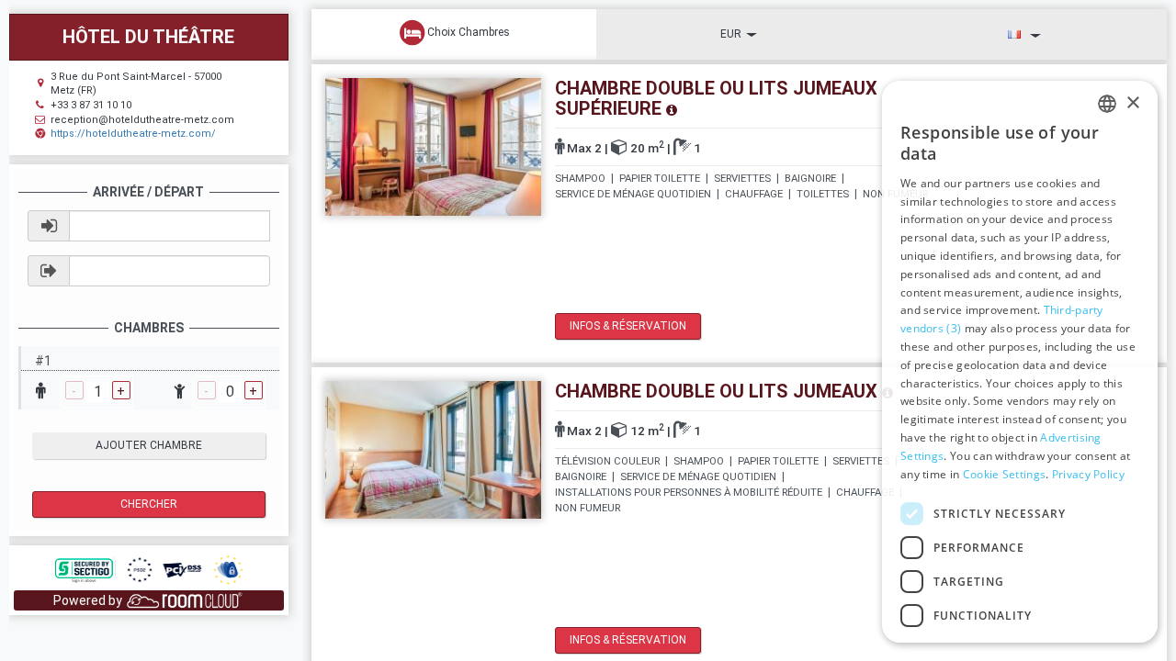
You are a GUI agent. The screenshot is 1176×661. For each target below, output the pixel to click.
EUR (730, 34)
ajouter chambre (149, 445)
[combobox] (1107, 104)
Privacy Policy (1088, 474)
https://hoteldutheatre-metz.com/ (133, 134)
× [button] (1132, 103)
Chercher (148, 504)
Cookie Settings (1004, 474)
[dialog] (1020, 362)
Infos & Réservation (628, 325)
